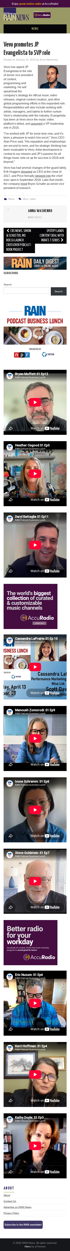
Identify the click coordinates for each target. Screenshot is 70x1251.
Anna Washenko (49, 59)
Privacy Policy (11, 1213)
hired (24, 183)
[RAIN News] (35, 13)
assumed (37, 123)
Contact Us (10, 1201)
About (7, 1195)
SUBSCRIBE (11, 272)
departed (26, 171)
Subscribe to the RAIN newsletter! (23, 1224)
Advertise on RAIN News (17, 1207)
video (33, 198)
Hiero (28, 1246)
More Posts (35, 217)
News (11, 198)
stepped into (43, 175)
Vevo (25, 198)
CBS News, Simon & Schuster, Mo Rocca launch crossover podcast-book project (19, 240)
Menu (35, 29)
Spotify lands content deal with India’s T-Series (52, 235)
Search (8, 284)
